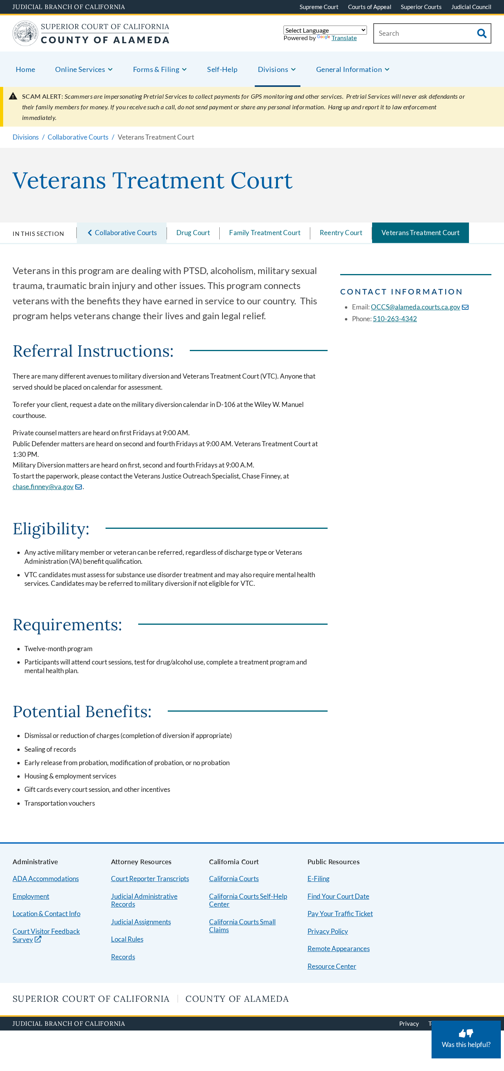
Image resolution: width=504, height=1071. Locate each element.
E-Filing (319, 878)
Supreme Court (319, 6)
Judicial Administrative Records (144, 900)
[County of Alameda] (91, 41)
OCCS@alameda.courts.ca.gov (415, 307)
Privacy (409, 1023)
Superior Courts (421, 6)
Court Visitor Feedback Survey (46, 935)
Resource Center (332, 966)
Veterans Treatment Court (421, 232)
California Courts (234, 878)
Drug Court (193, 232)
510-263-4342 (395, 319)
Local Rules (127, 939)
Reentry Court (341, 232)
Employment (31, 896)
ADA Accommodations (46, 878)
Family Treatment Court (264, 232)
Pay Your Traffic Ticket (340, 913)
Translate (344, 37)
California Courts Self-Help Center (248, 900)
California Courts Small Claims (242, 926)
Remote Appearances (339, 948)
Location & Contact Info (46, 913)
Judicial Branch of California (69, 7)
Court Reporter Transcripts (150, 878)
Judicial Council (471, 6)
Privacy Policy (328, 931)
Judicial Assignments (141, 922)
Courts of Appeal (369, 6)
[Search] (481, 33)
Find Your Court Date (338, 896)
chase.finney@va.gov (43, 486)
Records (123, 957)
